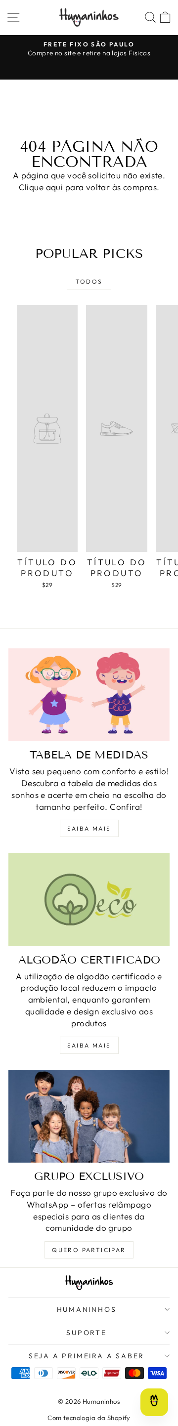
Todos (89, 281)
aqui (54, 187)
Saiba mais (89, 828)
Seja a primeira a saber (86, 1355)
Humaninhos (87, 1309)
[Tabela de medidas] (89, 694)
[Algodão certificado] (89, 899)
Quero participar (89, 1250)
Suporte (86, 1332)
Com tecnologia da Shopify (89, 1418)
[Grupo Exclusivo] (89, 1116)
